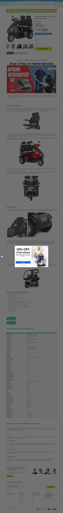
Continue (23, 262)
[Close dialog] (47, 247)
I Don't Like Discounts (23, 265)
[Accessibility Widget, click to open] (1, 256)
